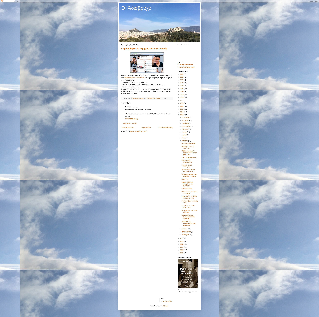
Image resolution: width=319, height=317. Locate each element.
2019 (182, 94)
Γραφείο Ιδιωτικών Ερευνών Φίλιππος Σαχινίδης (188, 216)
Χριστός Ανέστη (187, 188)
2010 (182, 241)
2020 (182, 91)
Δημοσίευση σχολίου (130, 123)
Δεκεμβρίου (186, 117)
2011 (182, 238)
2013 (182, 112)
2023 (182, 83)
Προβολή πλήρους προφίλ (186, 67)
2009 (182, 244)
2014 (182, 109)
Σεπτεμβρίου (186, 126)
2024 (182, 80)
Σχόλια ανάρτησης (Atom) (138, 131)
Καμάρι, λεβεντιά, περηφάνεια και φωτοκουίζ (144, 48)
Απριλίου (185, 141)
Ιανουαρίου (186, 235)
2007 (182, 250)
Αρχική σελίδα (146, 127)
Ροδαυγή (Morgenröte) (189, 157)
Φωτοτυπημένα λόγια (188, 143)
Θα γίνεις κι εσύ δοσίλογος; (187, 166)
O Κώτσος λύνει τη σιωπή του (188, 147)
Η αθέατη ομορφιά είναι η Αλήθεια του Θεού (189, 175)
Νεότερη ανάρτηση (128, 127)
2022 (182, 86)
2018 (182, 97)
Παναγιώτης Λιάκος (186, 64)
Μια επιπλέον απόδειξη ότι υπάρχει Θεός (189, 197)
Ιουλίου (184, 132)
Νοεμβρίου (185, 120)
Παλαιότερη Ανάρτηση (165, 127)
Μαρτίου (185, 229)
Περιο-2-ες (185, 179)
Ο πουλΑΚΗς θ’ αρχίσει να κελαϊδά (189, 192)
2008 (182, 247)
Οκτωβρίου (186, 123)
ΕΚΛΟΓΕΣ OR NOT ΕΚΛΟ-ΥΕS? (188, 206)
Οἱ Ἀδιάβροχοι (136, 8)
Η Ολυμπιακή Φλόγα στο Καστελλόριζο (188, 170)
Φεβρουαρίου (186, 232)
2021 (182, 89)
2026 (182, 74)
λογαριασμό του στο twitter (134, 78)
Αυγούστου (186, 129)
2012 (182, 115)
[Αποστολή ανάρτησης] (164, 98)
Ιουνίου (184, 135)
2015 (182, 106)
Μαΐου (184, 138)
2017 (182, 100)
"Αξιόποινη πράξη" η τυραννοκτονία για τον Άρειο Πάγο (189, 152)
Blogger (165, 306)
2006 (182, 253)
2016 (182, 103)
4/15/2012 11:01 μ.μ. (132, 119)
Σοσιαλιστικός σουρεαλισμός (187, 161)
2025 (182, 77)
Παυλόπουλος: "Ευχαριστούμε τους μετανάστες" (189, 223)
